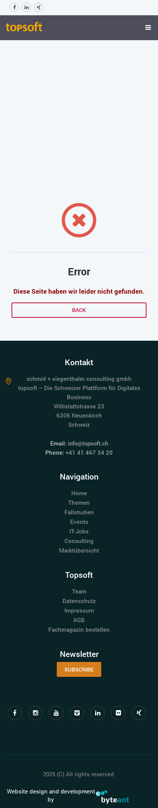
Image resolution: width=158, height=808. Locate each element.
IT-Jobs (79, 531)
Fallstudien (79, 512)
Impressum (79, 610)
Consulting (79, 541)
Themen (79, 502)
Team (79, 591)
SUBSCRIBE (79, 669)
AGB (79, 620)
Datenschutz (79, 601)
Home (79, 493)
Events (79, 521)
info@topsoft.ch (88, 443)
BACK (79, 310)
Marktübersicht (79, 550)
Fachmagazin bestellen (79, 629)
